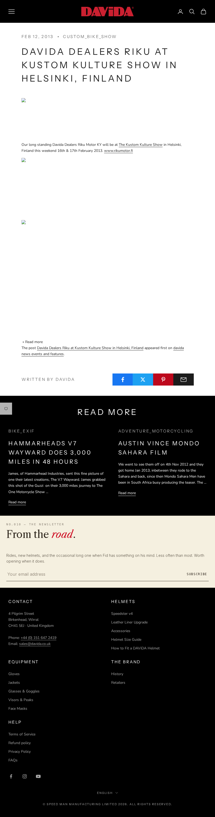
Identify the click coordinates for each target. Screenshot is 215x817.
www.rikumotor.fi (118, 150)
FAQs (13, 760)
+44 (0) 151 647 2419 (38, 637)
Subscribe (197, 574)
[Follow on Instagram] (24, 776)
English (105, 793)
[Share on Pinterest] (163, 379)
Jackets (14, 682)
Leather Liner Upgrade (129, 622)
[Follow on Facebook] (11, 776)
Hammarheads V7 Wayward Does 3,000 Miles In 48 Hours (50, 452)
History (117, 673)
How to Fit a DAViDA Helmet (135, 648)
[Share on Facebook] (123, 379)
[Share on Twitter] (143, 379)
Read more (17, 502)
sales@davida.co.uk (35, 643)
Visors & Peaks (20, 699)
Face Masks (17, 708)
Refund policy (19, 742)
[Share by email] (184, 379)
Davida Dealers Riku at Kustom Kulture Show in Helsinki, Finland (90, 347)
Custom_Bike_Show (90, 36)
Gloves (14, 673)
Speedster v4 (122, 613)
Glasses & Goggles (24, 691)
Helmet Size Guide (126, 639)
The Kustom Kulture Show (141, 144)
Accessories (120, 630)
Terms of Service (21, 734)
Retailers (118, 682)
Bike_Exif (21, 431)
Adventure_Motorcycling (156, 431)
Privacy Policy (19, 751)
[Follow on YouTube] (38, 776)
